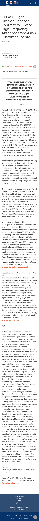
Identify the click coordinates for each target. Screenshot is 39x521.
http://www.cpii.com (10, 320)
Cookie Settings (28, 515)
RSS (21, 515)
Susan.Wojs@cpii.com (11, 483)
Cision (22, 518)
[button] (31, 3)
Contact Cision (19, 497)
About (19, 500)
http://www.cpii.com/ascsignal (15, 267)
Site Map (14, 515)
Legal (8, 515)
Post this (21, 104)
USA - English (6, 41)
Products (19, 499)
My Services (18, 503)
